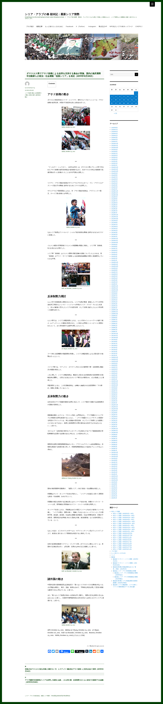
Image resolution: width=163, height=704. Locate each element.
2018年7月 (114, 320)
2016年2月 (114, 377)
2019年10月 (114, 290)
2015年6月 (114, 393)
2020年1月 (114, 284)
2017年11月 (114, 335)
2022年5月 (114, 228)
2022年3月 (114, 232)
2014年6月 (114, 417)
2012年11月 (114, 454)
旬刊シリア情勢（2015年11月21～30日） (124, 529)
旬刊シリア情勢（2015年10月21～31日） (124, 523)
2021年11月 (114, 240)
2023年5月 (114, 205)
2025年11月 (114, 145)
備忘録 (113, 557)
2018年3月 (114, 327)
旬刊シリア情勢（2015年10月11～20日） (124, 521)
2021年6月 (114, 250)
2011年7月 (114, 486)
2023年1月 (114, 213)
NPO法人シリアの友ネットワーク (121, 26)
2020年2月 (114, 282)
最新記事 (39, 26)
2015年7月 (114, 391)
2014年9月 (114, 411)
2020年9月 (114, 268)
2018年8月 (114, 318)
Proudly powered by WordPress (60, 696)
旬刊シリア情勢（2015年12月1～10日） (124, 531)
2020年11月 (114, 264)
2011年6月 (114, 488)
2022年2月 (114, 234)
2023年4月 (114, 207)
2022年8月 (114, 222)
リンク (113, 555)
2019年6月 (114, 298)
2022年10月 (114, 219)
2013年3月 (114, 446)
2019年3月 (114, 304)
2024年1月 (114, 189)
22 (136, 103)
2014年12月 (114, 405)
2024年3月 (114, 185)
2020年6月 (114, 274)
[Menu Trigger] (152, 4)
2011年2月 (114, 496)
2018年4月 (114, 325)
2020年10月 (114, 266)
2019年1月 (114, 308)
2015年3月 (114, 399)
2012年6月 (114, 464)
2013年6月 (114, 440)
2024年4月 (114, 183)
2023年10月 (114, 195)
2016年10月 (114, 361)
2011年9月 (114, 482)
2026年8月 (114, 127)
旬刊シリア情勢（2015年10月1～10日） (124, 519)
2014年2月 (114, 424)
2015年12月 (114, 381)
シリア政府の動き (30, 93)
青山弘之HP (103, 26)
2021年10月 (114, 242)
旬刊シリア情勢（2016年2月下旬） (123, 547)
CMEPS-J (138, 26)
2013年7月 (114, 438)
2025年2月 (114, 163)
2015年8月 (114, 389)
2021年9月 (114, 244)
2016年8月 (114, 365)
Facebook (69, 26)
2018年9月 (114, 316)
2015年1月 (114, 403)
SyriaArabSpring (30, 87)
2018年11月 (114, 312)
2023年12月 (114, 191)
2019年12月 (114, 286)
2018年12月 (114, 310)
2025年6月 (114, 155)
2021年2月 (114, 258)
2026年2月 (114, 139)
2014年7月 (114, 415)
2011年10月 (114, 480)
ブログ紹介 (30, 26)
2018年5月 (114, 323)
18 (120, 103)
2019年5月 (114, 300)
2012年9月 (114, 458)
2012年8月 (114, 460)
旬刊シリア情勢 (115, 511)
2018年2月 (114, 329)
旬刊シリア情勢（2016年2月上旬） (123, 543)
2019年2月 (114, 306)
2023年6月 (114, 203)
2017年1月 (114, 355)
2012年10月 (114, 456)
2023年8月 (114, 199)
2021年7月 (114, 248)
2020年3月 (114, 280)
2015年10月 (114, 385)
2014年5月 (114, 419)
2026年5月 (114, 133)
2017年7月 (114, 343)
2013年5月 (114, 442)
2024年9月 (114, 173)
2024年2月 (114, 187)
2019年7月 (114, 296)
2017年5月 (114, 347)
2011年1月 (114, 498)
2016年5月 (114, 371)
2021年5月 (114, 252)
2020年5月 (114, 276)
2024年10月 (114, 171)
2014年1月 (114, 426)
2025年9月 (114, 149)
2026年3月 (114, 137)
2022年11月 (114, 217)
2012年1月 (114, 474)
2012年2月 (114, 472)
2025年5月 (114, 157)
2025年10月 (114, 147)
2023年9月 (114, 197)
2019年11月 (114, 288)
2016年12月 (114, 357)
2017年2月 (114, 353)
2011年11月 (114, 478)
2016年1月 (114, 379)
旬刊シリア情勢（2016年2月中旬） (123, 545)
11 (119, 100)
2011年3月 (114, 494)
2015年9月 (114, 387)
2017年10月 (114, 337)
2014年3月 (114, 422)
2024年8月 (114, 175)
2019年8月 (114, 294)
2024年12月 (114, 167)
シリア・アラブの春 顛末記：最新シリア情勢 (52, 14)
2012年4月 (114, 468)
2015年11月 (114, 383)
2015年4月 (114, 397)
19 (124, 103)
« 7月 (115, 113)
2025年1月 (114, 165)
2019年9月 (114, 292)
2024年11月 (114, 169)
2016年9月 (114, 363)
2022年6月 (114, 226)
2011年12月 (114, 476)
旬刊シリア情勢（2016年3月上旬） (122, 549)
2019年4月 (114, 302)
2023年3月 (114, 209)
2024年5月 (114, 181)
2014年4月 (114, 420)
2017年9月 (114, 339)
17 (116, 103)
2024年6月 (114, 179)
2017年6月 (114, 345)
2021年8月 (114, 246)
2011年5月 (114, 490)
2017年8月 (114, 341)
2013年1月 (114, 450)
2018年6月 (114, 321)
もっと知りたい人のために (54, 26)
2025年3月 (114, 161)
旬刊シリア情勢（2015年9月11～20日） (124, 515)
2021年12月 (114, 238)
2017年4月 (114, 349)
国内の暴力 (32, 95)
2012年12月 (114, 452)
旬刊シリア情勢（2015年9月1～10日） (123, 513)
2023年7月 (114, 201)
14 (132, 100)
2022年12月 (114, 215)
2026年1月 (114, 141)
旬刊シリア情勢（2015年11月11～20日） (124, 527)
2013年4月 (114, 444)
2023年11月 (114, 193)
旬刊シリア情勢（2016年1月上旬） (122, 537)
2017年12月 (114, 333)
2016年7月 (114, 367)
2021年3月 (114, 256)
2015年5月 (114, 395)
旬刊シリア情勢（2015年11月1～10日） (124, 525)
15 (136, 100)
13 (128, 100)
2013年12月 (114, 428)
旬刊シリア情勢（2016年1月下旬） (122, 541)
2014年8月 (114, 413)
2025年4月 (114, 159)
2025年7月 (114, 153)
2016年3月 (114, 375)
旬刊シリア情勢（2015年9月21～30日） (124, 517)
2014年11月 (114, 407)
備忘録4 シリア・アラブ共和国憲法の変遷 (124, 571)
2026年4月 (114, 135)
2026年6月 (114, 131)
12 (124, 100)
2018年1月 (114, 331)
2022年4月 (114, 230)
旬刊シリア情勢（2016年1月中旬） (122, 539)
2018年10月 (114, 314)
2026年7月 (114, 129)
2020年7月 (114, 272)
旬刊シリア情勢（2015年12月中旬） (123, 533)
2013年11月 (114, 430)
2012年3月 (114, 470)
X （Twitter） (81, 26)
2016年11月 (114, 359)
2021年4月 (114, 254)
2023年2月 (114, 211)
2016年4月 (114, 373)
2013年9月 (114, 434)
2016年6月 (114, 369)
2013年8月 (114, 436)
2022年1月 (114, 236)
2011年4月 (114, 492)
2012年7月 (114, 462)
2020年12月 (114, 262)
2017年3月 (114, 351)
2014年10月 (114, 409)
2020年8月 (114, 270)
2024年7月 (114, 177)
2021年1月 (114, 260)
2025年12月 (114, 143)
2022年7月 (114, 224)
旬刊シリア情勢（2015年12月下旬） (123, 535)
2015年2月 (114, 401)
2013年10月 (114, 432)
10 (116, 100)
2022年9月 (114, 220)
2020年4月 (114, 278)
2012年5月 (114, 466)
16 (112, 103)
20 (128, 103)
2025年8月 (114, 151)
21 (132, 103)
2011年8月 (114, 484)
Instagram (92, 26)
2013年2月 (114, 448)
